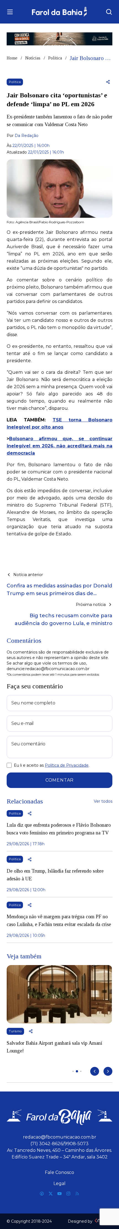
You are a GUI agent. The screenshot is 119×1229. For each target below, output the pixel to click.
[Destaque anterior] (94, 1071)
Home (12, 58)
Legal (59, 1183)
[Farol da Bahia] (59, 12)
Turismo (15, 1031)
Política (55, 58)
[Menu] (10, 12)
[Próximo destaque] (108, 1071)
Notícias (32, 58)
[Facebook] (42, 1193)
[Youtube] (59, 1193)
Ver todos (103, 801)
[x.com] (50, 1193)
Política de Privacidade (67, 765)
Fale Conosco (59, 1172)
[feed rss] (77, 1193)
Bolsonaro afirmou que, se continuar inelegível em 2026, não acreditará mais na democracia (59, 446)
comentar (59, 780)
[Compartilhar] (108, 81)
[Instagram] (68, 1193)
